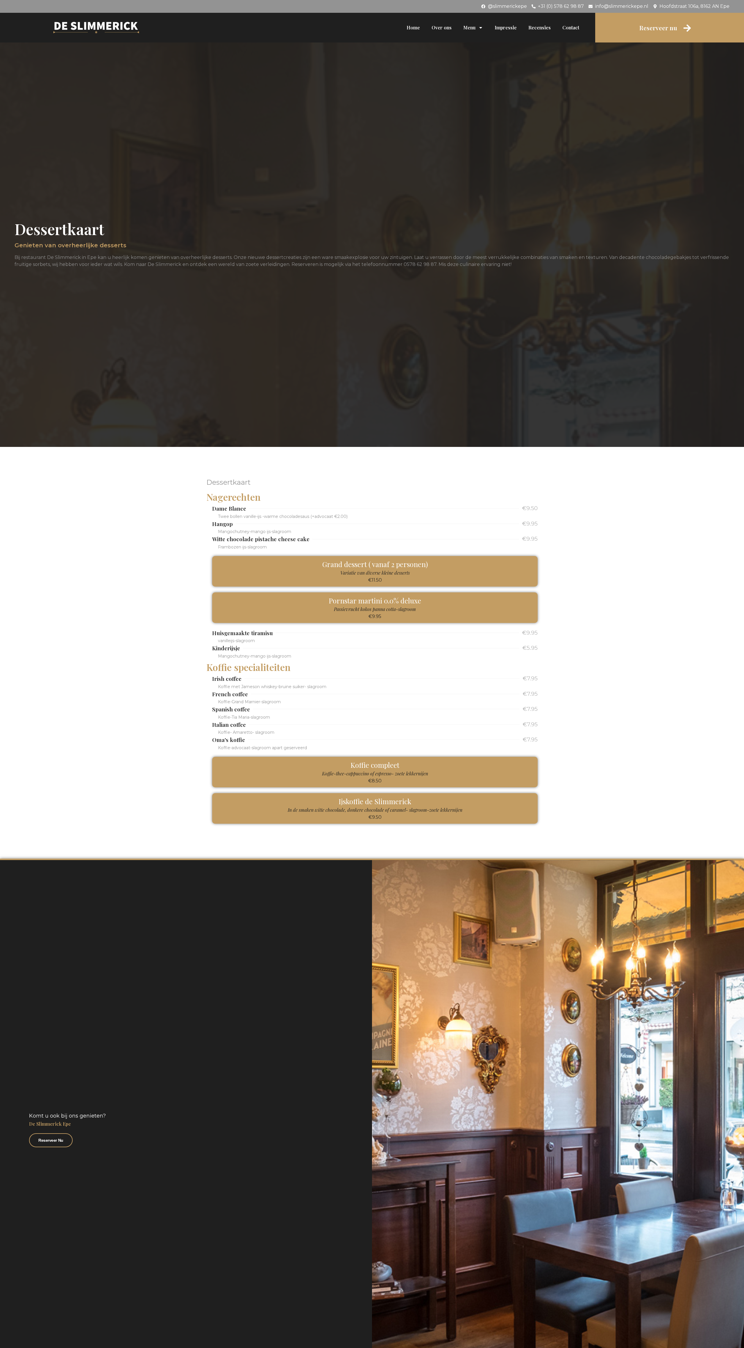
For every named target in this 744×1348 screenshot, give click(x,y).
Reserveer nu (50, 1140)
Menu (469, 27)
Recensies (539, 27)
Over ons (442, 27)
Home (413, 27)
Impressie (506, 27)
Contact (570, 27)
